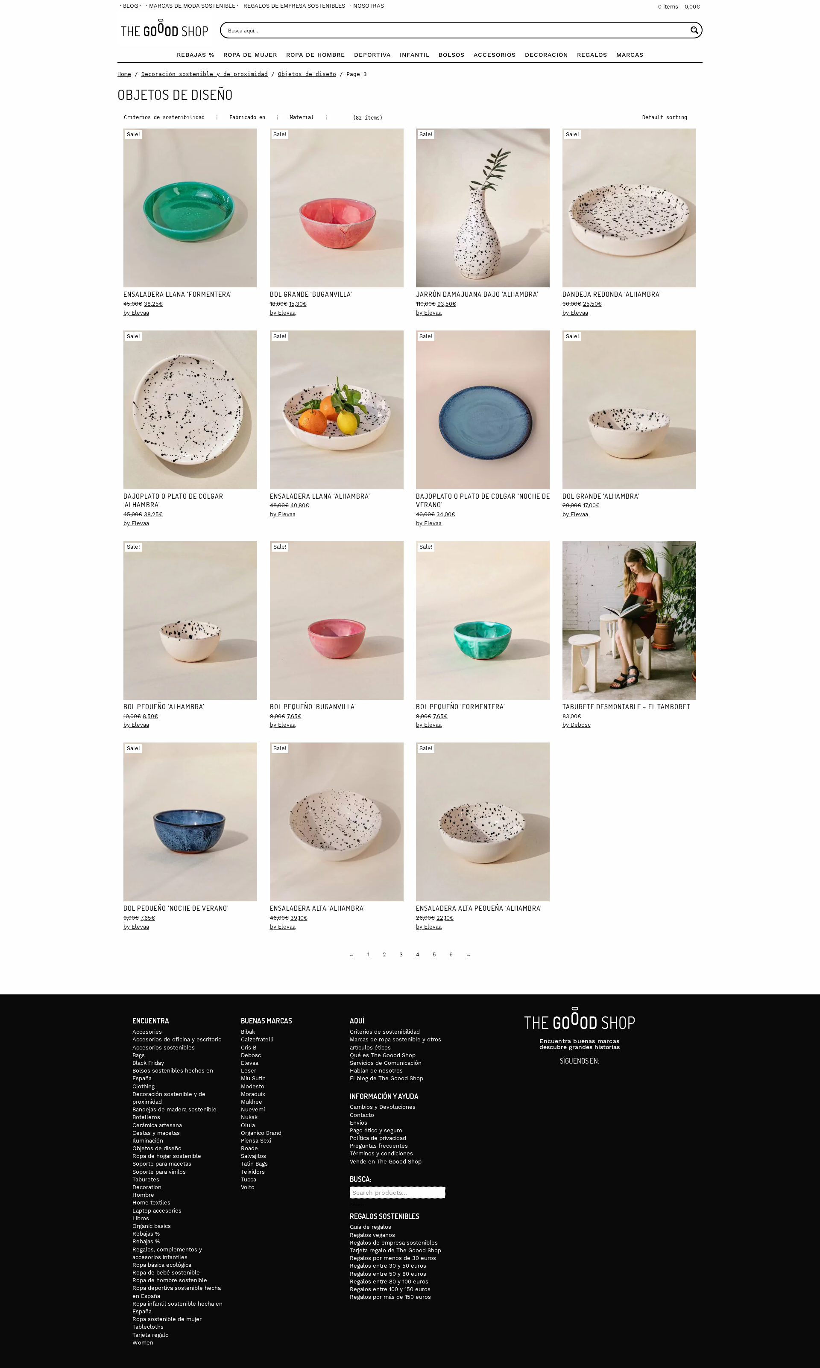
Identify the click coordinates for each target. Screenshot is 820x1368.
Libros (140, 1218)
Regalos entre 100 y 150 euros (390, 1289)
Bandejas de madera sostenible (174, 1109)
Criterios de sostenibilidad (385, 1032)
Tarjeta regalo (150, 1335)
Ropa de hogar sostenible (166, 1156)
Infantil (415, 54)
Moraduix (253, 1094)
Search (357, 1205)
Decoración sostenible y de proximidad (204, 74)
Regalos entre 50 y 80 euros (388, 1274)
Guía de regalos (370, 1227)
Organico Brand (261, 1133)
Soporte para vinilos (159, 1172)
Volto (248, 1187)
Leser (248, 1070)
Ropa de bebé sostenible (166, 1272)
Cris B (248, 1047)
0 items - (679, 6)
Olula (248, 1125)
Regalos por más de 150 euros (390, 1297)
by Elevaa (136, 313)
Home (124, 74)
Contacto (362, 1115)
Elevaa (249, 1063)
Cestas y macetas (156, 1133)
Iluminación (147, 1140)
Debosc (251, 1055)
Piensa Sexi (256, 1140)
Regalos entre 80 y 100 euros (389, 1281)
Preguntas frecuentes (379, 1146)
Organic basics (151, 1226)
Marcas (630, 54)
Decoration (146, 1187)
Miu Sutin (253, 1078)
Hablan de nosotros (376, 1070)
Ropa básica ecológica (161, 1265)
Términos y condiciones (381, 1153)
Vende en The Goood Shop (386, 1161)
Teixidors (253, 1172)
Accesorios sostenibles (163, 1047)
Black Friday (148, 1063)
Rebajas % (195, 54)
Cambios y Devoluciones (383, 1107)
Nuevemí (253, 1109)
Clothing (143, 1086)
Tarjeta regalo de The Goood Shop (395, 1250)
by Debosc (576, 725)
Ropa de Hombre (315, 54)
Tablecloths (148, 1327)
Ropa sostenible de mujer (167, 1319)
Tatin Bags (254, 1163)
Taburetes (145, 1179)
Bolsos (452, 54)
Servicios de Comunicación (386, 1063)
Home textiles (151, 1202)
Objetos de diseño (307, 74)
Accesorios (495, 54)
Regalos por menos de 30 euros (393, 1258)
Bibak (248, 1032)
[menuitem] (130, 6)
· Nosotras (367, 6)
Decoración (546, 54)
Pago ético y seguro (376, 1130)
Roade (249, 1148)
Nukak (249, 1117)
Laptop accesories (157, 1210)
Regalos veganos (372, 1235)
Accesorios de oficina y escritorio (177, 1039)
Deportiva (372, 54)
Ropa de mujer (250, 54)
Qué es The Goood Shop (383, 1055)
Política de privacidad (378, 1138)
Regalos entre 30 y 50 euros (388, 1266)
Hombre (143, 1195)
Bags (138, 1055)
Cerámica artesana (157, 1125)
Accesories (147, 1032)
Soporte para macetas (161, 1163)
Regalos (592, 54)
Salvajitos (253, 1156)
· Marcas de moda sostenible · (192, 6)
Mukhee (251, 1102)
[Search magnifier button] (694, 30)
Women (142, 1342)
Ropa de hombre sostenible (169, 1280)
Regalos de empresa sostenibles (294, 6)
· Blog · (130, 6)
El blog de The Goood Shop (386, 1078)
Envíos (358, 1123)
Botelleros (146, 1117)
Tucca (248, 1179)
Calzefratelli (257, 1039)
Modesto (252, 1086)
